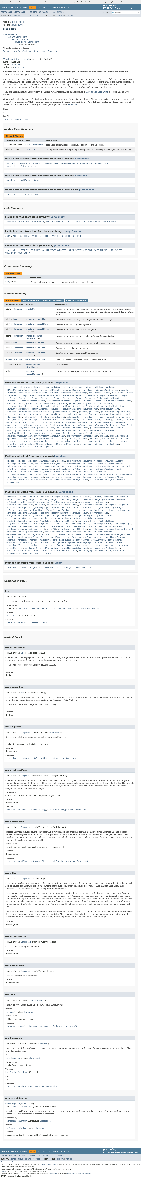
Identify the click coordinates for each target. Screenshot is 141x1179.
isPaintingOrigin (122, 524)
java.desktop (17, 22)
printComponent (97, 529)
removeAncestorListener (70, 534)
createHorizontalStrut (37, 329)
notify (58, 567)
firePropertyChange (95, 395)
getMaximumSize (13, 513)
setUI (74, 550)
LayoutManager (34, 374)
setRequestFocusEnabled (17, 550)
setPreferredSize (111, 548)
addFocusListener (53, 387)
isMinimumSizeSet (69, 420)
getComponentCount (84, 466)
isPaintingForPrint (101, 524)
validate (121, 480)
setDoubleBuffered (14, 545)
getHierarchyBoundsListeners (20, 406)
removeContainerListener (88, 477)
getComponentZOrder (122, 466)
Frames (33, 12)
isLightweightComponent (17, 524)
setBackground (30, 542)
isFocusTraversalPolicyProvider (90, 472)
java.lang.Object (11, 34)
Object (58, 562)
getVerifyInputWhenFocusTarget (90, 518)
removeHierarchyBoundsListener (72, 430)
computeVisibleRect (80, 497)
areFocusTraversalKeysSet (48, 464)
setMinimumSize (50, 548)
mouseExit (108, 422)
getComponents (103, 466)
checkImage (10, 393)
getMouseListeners (109, 409)
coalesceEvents (39, 393)
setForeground (82, 545)
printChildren (80, 529)
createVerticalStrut (35, 352)
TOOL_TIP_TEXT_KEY (30, 250)
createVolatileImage (99, 393)
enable (41, 395)
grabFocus (83, 521)
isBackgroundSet (13, 417)
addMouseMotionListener (81, 390)
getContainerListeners (17, 469)
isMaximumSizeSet (49, 420)
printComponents (124, 474)
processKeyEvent (34, 532)
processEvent (37, 477)
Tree (45, 7)
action (8, 387)
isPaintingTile (13, 526)
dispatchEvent (29, 395)
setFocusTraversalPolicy (39, 480)
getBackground (100, 398)
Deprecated (54, 7)
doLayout (102, 464)
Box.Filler (30, 149)
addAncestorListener (15, 497)
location (47, 422)
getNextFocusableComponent (54, 513)
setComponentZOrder (113, 477)
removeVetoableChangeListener (115, 534)
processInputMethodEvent (75, 428)
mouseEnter (95, 422)
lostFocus (59, 422)
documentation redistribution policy (79, 1173)
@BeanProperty (12, 1104)
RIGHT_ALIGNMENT (92, 222)
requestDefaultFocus (35, 537)
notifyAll (69, 567)
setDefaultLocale (113, 542)
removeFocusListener (43, 430)
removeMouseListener (66, 433)
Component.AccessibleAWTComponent (23, 163)
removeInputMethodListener (19, 433)
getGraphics (105, 507)
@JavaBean (8, 59)
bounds (124, 390)
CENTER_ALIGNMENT (55, 222)
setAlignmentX (98, 540)
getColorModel (12, 401)
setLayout (30, 371)
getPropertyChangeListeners (115, 412)
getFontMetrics (89, 507)
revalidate (45, 540)
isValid (118, 420)
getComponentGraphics (91, 505)
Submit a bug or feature (9, 1162)
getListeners (109, 510)
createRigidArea (33, 336)
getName (83, 412)
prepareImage (63, 425)
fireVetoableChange (90, 499)
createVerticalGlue (35, 348)
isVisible (129, 420)
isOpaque (55, 524)
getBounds (115, 398)
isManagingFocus (40, 524)
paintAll (38, 425)
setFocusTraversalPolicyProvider (71, 480)
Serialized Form (21, 119)
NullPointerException (16, 1072)
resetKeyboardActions (16, 540)
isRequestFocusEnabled (34, 526)
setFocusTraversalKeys (51, 545)
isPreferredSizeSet (90, 420)
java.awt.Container (20, 39)
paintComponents (88, 474)
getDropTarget (94, 401)
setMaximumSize (33, 548)
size (89, 444)
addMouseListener (58, 390)
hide (92, 521)
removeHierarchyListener (103, 430)
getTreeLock (65, 414)
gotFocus (78, 414)
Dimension (31, 338)
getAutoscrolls (85, 502)
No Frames (43, 12)
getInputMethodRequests (17, 409)
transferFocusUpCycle (42, 446)
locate (60, 474)
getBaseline (102, 502)
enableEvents (53, 395)
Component (82, 158)
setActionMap (82, 540)
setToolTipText (39, 550)
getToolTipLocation (67, 515)
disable (124, 497)
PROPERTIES (57, 236)
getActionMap (12, 502)
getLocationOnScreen (87, 409)
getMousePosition (42, 412)
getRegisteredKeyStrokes (18, 515)
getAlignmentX (28, 502)
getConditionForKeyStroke (18, 507)
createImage (66, 393)
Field (20, 15)
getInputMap (36, 510)
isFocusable (73, 417)
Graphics (31, 367)
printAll (51, 529)
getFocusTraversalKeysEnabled (41, 403)
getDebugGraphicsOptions (46, 507)
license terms (52, 1173)
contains (53, 393)
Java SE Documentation (50, 1164)
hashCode (48, 567)
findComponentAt (117, 464)
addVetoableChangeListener (54, 497)
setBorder (44, 542)
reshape (33, 540)
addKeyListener (39, 390)
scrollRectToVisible (63, 540)
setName (48, 444)
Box (7, 282)
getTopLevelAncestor (15, 518)
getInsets (83, 510)
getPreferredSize (99, 513)
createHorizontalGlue (36, 324)
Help (70, 7)
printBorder (64, 529)
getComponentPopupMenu (116, 505)
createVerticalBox (34, 343)
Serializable (40, 51)
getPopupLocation (79, 513)
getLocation (69, 409)
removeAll (69, 477)
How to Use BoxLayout (97, 92)
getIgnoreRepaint (71, 406)
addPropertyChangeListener (81, 461)
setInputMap (122, 545)
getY (73, 521)
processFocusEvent (122, 425)
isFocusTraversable (107, 417)
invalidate (10, 472)
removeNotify (91, 534)
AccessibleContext (15, 359)
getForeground (76, 403)
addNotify (33, 497)
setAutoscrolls (13, 542)
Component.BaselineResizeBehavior (60, 163)
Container (81, 175)
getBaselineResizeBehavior (19, 505)
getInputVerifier (67, 510)
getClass (37, 567)
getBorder (40, 505)
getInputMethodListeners (114, 406)
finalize (26, 567)
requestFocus (12, 439)
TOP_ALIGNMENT (109, 222)
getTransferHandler (38, 518)
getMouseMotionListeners (18, 412)
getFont (63, 403)
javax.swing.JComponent (27, 42)
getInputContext (90, 406)
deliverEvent (89, 464)
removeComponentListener (18, 430)
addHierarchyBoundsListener (78, 387)
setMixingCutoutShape (31, 444)
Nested (13, 15)
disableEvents (12, 395)
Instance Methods (53, 300)
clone (8, 567)
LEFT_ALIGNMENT (73, 222)
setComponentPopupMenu (63, 542)
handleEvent (91, 414)
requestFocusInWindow (47, 439)
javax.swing (18, 25)
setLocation (120, 441)
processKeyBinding (14, 532)
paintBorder (80, 526)
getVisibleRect (44, 521)
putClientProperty (102, 532)
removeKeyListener (44, 433)
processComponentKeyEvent (120, 529)
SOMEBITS (69, 236)
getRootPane (39, 515)
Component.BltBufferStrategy (95, 163)
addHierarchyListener (106, 387)
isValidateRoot (56, 526)
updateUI (47, 553)
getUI (53, 518)
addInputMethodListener (17, 390)
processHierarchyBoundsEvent (20, 428)
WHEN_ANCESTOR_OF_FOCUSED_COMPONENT (88, 250)
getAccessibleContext (36, 359)
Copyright (4, 1171)
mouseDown (71, 422)
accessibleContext (14, 222)
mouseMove (120, 422)
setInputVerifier (14, 548)
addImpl (61, 461)
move (17, 425)
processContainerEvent (17, 477)
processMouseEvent (54, 532)
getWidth (58, 521)
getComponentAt (47, 466)
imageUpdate (116, 414)
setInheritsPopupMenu (102, 545)
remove (120, 428)
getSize (40, 414)
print (42, 529)
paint (68, 526)
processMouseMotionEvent (78, 532)
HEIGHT (46, 236)
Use (39, 7)
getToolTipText (87, 515)
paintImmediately (113, 526)
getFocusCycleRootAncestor (117, 401)
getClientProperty (68, 505)
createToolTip (110, 497)
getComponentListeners (33, 401)
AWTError (9, 615)
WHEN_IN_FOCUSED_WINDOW (17, 253)
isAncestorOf (25, 472)
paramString (31, 529)
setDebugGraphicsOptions (89, 542)
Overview (5, 7)
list (25, 422)
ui (43, 250)
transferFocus (112, 444)
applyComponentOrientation (19, 464)
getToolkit (51, 414)
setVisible (118, 550)
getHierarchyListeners (48, 406)
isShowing (107, 420)
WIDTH (78, 236)
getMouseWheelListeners (65, 412)
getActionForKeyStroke (113, 499)
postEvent (50, 425)
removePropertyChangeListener (49, 436)
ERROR (26, 236)
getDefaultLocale (70, 507)
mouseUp (9, 425)
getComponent (30, 466)
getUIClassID (64, 518)
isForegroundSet (13, 420)
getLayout (88, 469)
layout (38, 474)
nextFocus (27, 425)
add (15, 387)
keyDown (9, 422)
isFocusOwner (88, 417)
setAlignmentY (115, 540)
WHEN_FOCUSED (115, 250)
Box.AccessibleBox (34, 144)
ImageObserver (10, 51)
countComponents (72, 464)
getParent (94, 412)
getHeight (118, 507)
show (76, 444)
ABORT (8, 236)
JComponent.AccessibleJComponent (22, 195)
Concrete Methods (76, 300)
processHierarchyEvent (48, 428)
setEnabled (31, 545)
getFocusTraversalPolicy (68, 469)
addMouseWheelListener (107, 390)
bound (23, 1104)
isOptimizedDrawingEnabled (75, 524)
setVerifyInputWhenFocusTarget (95, 550)
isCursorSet (30, 417)
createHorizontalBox (35, 319)
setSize (58, 444)
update (37, 553)
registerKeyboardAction (17, 534)
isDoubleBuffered (105, 521)
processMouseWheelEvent (102, 428)
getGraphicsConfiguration (99, 403)
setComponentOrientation (115, 439)
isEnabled (60, 417)
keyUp (18, 422)
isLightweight (31, 420)
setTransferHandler (59, 550)
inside (127, 414)
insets (119, 469)
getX (67, 521)
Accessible (53, 51)
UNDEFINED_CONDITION (56, 250)
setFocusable (40, 441)
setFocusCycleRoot (14, 480)
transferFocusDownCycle (102, 480)
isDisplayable (45, 417)
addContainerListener (44, 461)
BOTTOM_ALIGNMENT (35, 222)
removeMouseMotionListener (93, 433)
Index (64, 7)
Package (24, 7)
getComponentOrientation (60, 401)
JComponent (17, 64)
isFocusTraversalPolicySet (19, 474)
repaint (104, 436)
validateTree (12, 482)
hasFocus (103, 414)
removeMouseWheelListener (18, 436)
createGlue (30, 309)
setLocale (107, 441)
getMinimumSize (30, 513)
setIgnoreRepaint (91, 441)
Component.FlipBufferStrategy (20, 166)
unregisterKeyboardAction (18, 553)
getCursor (80, 401)
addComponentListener (31, 387)
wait (78, 567)
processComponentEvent (99, 425)
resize (63, 439)
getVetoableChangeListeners (19, 521)
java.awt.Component (17, 37)
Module (14, 7)
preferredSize (106, 474)
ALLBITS (17, 236)
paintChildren (95, 526)
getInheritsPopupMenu (16, 510)
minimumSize (72, 474)
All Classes (59, 12)
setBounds (83, 439)
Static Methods (31, 300)
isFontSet (124, 417)
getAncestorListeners (65, 502)
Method (36, 15)
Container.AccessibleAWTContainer (23, 180)
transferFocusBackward (17, 446)
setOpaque (95, 548)
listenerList (12, 250)
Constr (28, 15)
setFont (69, 545)
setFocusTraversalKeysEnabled (64, 441)
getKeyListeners (40, 409)
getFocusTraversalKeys (42, 469)
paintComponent (33, 364)
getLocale (55, 409)
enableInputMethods (72, 395)
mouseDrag (83, 422)
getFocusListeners (14, 403)
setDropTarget (24, 441)
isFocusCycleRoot (43, 472)
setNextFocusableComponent (74, 548)
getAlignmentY (44, 502)
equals (16, 567)
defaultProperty (22, 59)
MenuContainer (25, 51)
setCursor (10, 441)
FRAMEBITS (36, 236)
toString (97, 444)
